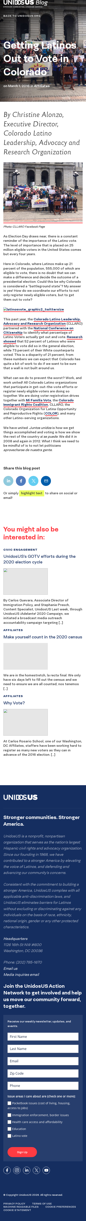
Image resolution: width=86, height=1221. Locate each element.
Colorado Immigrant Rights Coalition (38, 402)
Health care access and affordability (37, 1122)
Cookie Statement (17, 1210)
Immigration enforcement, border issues (40, 1115)
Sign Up (22, 1152)
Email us (10, 968)
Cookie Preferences (60, 1206)
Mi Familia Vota (38, 400)
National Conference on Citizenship (38, 330)
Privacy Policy (14, 1203)
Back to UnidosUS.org (21, 15)
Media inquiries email (21, 974)
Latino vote (19, 1136)
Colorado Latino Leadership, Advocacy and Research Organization (42, 321)
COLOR (51, 413)
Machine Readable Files (21, 1206)
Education (19, 1129)
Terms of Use (42, 1203)
